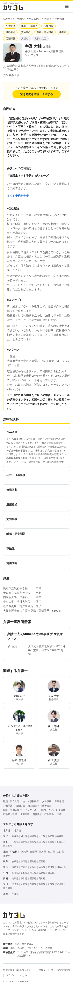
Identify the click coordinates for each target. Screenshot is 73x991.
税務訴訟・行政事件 (43, 814)
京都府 (24, 867)
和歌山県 (61, 867)
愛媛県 (33, 878)
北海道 (17, 830)
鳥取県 (15, 872)
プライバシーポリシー (17, 975)
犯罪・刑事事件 (57, 810)
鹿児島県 (7, 888)
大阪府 (47, 18)
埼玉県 (42, 842)
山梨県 (60, 851)
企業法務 (25, 814)
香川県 (24, 878)
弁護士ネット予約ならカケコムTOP (21, 18)
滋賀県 (15, 867)
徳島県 (15, 878)
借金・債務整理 (31, 801)
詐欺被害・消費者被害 (39, 805)
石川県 (42, 851)
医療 (59, 814)
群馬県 (33, 842)
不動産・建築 (10, 814)
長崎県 (33, 884)
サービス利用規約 (60, 969)
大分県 (51, 884)
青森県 (15, 836)
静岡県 (24, 861)
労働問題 (7, 805)
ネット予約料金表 (18, 195)
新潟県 (24, 851)
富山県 (33, 851)
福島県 (59, 836)
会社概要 (41, 969)
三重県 (42, 861)
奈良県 (51, 867)
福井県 (51, 851)
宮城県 (33, 836)
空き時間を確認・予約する (36, 94)
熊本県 (42, 884)
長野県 (6, 855)
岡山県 (33, 872)
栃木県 (24, 842)
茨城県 (15, 842)
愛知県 (33, 861)
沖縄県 (15, 894)
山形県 (51, 836)
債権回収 (20, 805)
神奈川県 (7, 846)
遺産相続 (59, 801)
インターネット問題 (35, 810)
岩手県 (24, 836)
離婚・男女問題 (11, 801)
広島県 (42, 872)
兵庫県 (42, 867)
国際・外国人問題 (12, 810)
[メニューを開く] (67, 6)
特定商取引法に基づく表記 (17, 969)
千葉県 (51, 842)
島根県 (24, 872)
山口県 (51, 872)
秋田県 (42, 836)
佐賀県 (24, 884)
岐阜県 (15, 861)
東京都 (59, 842)
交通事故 (46, 801)
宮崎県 (59, 884)
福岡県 (15, 884)
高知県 (42, 878)
